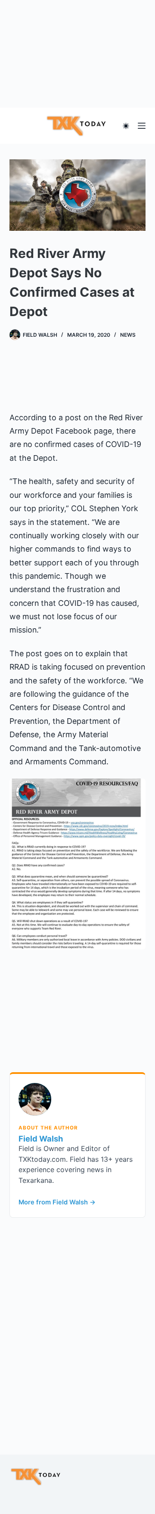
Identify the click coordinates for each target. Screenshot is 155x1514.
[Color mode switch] (126, 126)
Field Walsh (41, 1138)
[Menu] (142, 126)
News (128, 335)
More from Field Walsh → (57, 1202)
